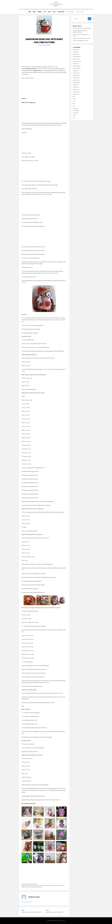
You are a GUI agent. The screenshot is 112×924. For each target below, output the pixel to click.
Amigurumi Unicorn (76, 91)
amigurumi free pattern (39, 885)
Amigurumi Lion (76, 70)
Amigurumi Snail (76, 87)
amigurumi (27, 885)
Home (29, 11)
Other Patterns (80, 11)
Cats (45, 11)
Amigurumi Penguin (76, 82)
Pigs (73, 117)
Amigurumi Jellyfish (76, 68)
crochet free (28, 887)
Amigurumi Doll (75, 63)
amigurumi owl (55, 885)
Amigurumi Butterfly (77, 56)
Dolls (54, 11)
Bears (34, 11)
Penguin (74, 115)
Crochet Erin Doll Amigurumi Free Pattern (80, 40)
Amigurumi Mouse (76, 77)
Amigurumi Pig (75, 84)
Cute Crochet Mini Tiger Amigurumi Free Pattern (82, 28)
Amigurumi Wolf (76, 94)
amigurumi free (32, 885)
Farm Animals (61, 11)
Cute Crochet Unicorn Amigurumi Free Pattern (81, 38)
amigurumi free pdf (48, 885)
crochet (59, 885)
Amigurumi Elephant (76, 66)
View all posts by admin (27, 902)
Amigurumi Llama (76, 73)
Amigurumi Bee (76, 51)
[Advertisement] (44, 57)
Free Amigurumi (70, 11)
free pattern (39, 887)
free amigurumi (34, 887)
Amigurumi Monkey (76, 75)
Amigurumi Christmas (77, 61)
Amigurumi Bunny (76, 54)
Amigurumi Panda (76, 80)
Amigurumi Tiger (76, 89)
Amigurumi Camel (76, 59)
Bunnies (40, 11)
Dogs (49, 11)
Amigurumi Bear (76, 49)
